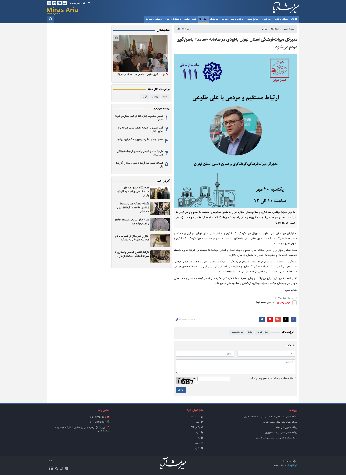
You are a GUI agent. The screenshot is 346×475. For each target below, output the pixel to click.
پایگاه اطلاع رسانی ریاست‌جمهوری (281, 433)
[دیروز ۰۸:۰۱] (160, 240)
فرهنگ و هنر (237, 19)
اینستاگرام (195, 417)
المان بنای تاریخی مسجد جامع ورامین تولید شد (132, 222)
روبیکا (197, 443)
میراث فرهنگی (281, 19)
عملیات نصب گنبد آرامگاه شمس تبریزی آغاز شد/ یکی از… (139, 165)
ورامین (155, 96)
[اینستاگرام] (54, 3)
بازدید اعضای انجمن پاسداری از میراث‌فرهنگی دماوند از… (140, 153)
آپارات (197, 433)
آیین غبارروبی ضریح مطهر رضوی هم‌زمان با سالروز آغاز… (140, 130)
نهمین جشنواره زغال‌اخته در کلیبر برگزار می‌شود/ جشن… (139, 118)
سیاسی (224, 19)
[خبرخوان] (56, 468)
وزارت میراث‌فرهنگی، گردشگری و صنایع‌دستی (276, 438)
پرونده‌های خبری (173, 19)
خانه (292, 19)
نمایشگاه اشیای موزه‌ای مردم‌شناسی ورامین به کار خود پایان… (132, 192)
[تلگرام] (59, 3)
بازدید (144, 96)
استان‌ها (203, 19)
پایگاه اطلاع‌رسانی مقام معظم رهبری (280, 422)
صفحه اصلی (288, 29)
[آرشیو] (49, 3)
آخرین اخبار (163, 181)
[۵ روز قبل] (140, 53)
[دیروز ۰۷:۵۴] (160, 256)
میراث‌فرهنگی (237, 332)
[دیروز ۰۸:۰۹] (160, 224)
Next (117, 58)
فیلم (194, 19)
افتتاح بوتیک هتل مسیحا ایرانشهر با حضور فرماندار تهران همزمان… (132, 208)
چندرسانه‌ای (163, 30)
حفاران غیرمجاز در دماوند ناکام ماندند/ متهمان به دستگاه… (132, 238)
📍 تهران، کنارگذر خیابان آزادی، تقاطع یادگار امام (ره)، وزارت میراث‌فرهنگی (82, 429)
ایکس (197, 422)
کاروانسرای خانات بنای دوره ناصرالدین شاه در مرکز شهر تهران (142, 77)
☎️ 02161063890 (100, 417)
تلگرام (197, 448)
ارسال (180, 390)
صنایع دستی (253, 19)
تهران (264, 29)
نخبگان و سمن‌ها (154, 19)
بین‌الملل (214, 19)
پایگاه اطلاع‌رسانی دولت (286, 427)
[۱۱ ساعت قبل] (160, 192)
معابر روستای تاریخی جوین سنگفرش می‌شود (140, 140)
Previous (166, 58)
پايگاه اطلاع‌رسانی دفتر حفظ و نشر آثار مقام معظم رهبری (270, 417)
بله (199, 438)
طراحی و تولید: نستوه (282, 465)
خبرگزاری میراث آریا (281, 8)
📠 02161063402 (100, 422)
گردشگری (266, 19)
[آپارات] (65, 3)
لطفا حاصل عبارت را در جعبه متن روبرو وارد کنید (272, 378)
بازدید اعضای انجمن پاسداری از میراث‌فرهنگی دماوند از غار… (132, 254)
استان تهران (262, 332)
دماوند (165, 96)
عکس (186, 19)
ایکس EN (195, 427)
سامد (250, 332)
